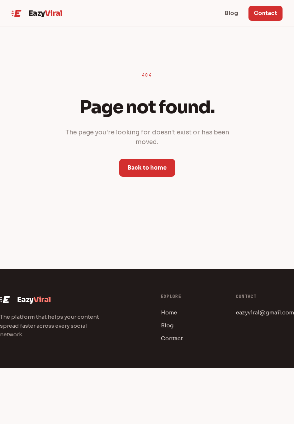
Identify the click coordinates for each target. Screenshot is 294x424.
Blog (167, 325)
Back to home (147, 167)
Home (169, 312)
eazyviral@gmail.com (265, 312)
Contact (265, 13)
